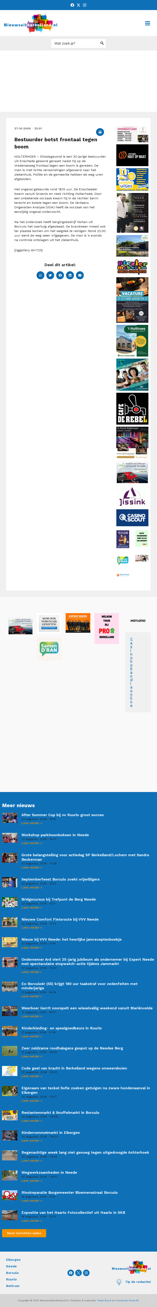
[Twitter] (78, 5)
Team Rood (104, 1300)
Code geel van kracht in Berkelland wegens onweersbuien (74, 1068)
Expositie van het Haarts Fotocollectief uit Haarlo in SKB (73, 1212)
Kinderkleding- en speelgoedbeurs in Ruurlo (61, 1028)
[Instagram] (84, 5)
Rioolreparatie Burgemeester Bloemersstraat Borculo (69, 1192)
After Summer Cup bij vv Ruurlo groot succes (62, 815)
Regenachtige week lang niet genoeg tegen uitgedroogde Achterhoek (85, 1152)
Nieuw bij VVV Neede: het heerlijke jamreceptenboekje (71, 939)
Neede (11, 1266)
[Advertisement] (78, 81)
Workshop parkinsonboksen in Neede (55, 835)
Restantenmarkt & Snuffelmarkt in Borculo (60, 1112)
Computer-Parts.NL (127, 1300)
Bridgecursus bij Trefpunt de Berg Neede (58, 899)
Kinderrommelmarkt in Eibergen (50, 1132)
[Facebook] (72, 5)
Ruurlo (11, 1279)
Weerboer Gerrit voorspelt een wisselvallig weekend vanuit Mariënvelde (87, 1008)
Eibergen (13, 1260)
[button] (100, 132)
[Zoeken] (102, 43)
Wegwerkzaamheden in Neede (49, 1172)
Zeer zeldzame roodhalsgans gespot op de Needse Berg (72, 1048)
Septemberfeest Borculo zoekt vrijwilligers (60, 879)
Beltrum (12, 1286)
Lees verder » (31, 823)
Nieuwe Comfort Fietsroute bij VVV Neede (60, 919)
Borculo (12, 1273)
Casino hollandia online (131, 672)
